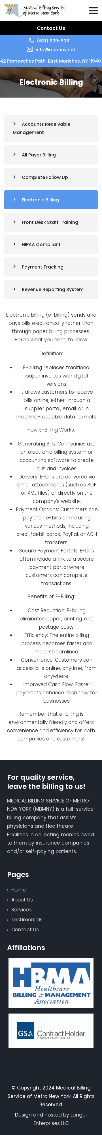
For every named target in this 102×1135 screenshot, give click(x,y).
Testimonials (26, 919)
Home (18, 889)
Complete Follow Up (45, 177)
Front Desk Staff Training (50, 222)
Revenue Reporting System (53, 289)
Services (21, 909)
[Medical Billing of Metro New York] (35, 10)
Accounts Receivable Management (41, 128)
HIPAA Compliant (41, 244)
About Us (22, 899)
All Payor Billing (39, 155)
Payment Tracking (42, 267)
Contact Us (51, 28)
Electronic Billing (40, 200)
